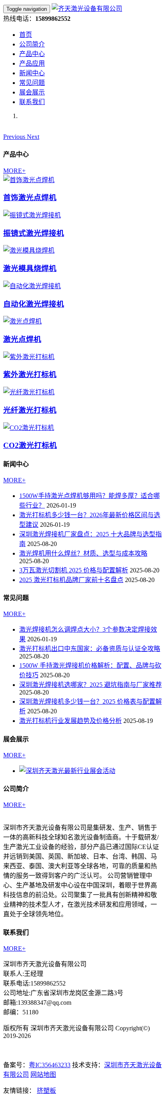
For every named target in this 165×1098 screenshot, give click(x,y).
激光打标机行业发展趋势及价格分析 (70, 720)
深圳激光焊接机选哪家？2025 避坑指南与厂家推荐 (90, 684)
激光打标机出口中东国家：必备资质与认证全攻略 (89, 648)
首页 (25, 34)
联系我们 (32, 101)
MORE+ (14, 170)
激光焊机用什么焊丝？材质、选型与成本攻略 (83, 553)
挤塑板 (46, 1090)
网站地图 (43, 1074)
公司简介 (32, 44)
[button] (15, 136)
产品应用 (32, 63)
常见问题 (32, 82)
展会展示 (32, 92)
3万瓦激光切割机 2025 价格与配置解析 (73, 570)
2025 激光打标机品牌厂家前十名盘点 (71, 579)
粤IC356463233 (49, 1065)
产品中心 (32, 53)
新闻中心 (32, 73)
